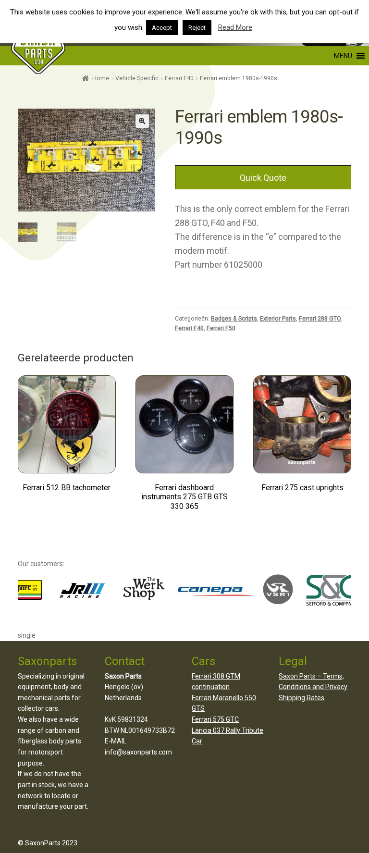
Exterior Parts (278, 318)
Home (100, 78)
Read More (235, 27)
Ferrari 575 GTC (215, 719)
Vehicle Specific (137, 78)
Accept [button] (162, 27)
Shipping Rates (301, 698)
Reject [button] (197, 27)
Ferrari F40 (179, 78)
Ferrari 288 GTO (320, 318)
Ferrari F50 (221, 328)
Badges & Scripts (234, 318)
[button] (299, 55)
